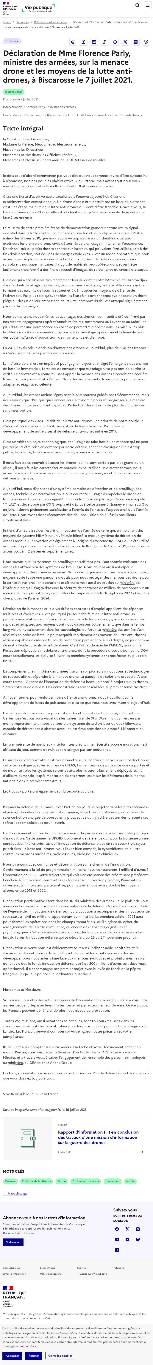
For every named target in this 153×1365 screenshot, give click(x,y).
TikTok (117, 1250)
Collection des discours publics (50, 22)
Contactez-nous (11, 1268)
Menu (148, 5)
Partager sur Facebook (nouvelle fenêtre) (115, 42)
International (13, 92)
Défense (10, 1181)
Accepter (12, 1355)
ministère (37, 426)
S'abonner (13, 1242)
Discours (14, 41)
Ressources (23, 22)
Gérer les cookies (60, 1355)
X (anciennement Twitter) (127, 1229)
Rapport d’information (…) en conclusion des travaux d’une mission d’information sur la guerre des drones (98, 1137)
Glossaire (119, 1268)
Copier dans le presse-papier (104, 42)
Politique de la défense (36, 1181)
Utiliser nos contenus (51, 1274)
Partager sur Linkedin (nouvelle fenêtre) (136, 42)
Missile (130, 1181)
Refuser (33, 1355)
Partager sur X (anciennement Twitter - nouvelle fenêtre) (125, 42)
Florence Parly (35, 107)
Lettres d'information (14, 1274)
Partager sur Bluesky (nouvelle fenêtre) (146, 42)
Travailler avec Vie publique (92, 1274)
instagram (138, 1229)
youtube (127, 1239)
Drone (62, 1181)
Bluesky (138, 1239)
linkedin (117, 1239)
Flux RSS (81, 1268)
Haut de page (17, 1193)
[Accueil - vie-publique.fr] (38, 9)
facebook (117, 1229)
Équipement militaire (85, 1181)
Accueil (7, 22)
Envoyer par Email (94, 42)
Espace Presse (47, 1268)
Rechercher (137, 5)
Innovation (113, 1181)
